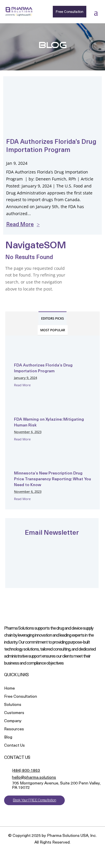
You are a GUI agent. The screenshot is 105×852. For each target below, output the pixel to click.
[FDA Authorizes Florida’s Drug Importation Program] (28, 355)
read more (20, 225)
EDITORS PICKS (52, 318)
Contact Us (14, 746)
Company (13, 721)
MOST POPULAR (52, 330)
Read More (22, 385)
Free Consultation (69, 11)
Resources (14, 729)
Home (9, 689)
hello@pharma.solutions (34, 777)
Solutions (12, 705)
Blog (8, 738)
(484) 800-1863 (26, 770)
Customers (14, 713)
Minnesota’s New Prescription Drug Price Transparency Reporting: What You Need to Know (52, 479)
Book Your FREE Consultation (34, 800)
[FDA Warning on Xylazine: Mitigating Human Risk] (28, 409)
